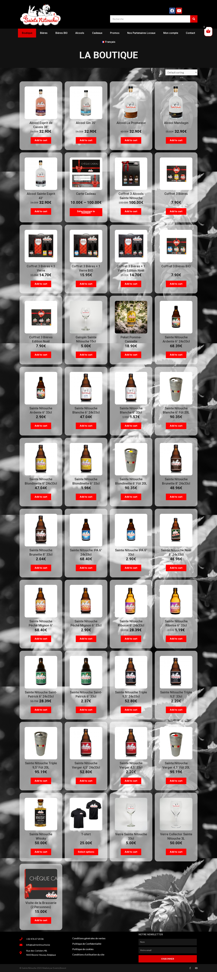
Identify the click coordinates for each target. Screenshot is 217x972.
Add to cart (41, 140)
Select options (86, 851)
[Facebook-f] (190, 968)
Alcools (79, 32)
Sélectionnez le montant (86, 212)
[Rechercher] (193, 19)
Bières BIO (61, 32)
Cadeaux (97, 32)
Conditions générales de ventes (88, 938)
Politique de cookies (83, 949)
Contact (190, 32)
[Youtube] (179, 11)
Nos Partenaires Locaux (141, 32)
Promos (114, 32)
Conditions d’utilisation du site (88, 954)
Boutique (27, 32)
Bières (43, 32)
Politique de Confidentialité (86, 943)
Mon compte (170, 32)
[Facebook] (172, 11)
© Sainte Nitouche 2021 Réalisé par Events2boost (43, 968)
